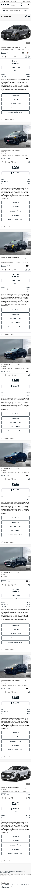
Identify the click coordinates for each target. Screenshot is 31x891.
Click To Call (15, 95)
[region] (15, 82)
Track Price (16, 67)
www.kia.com (6, 887)
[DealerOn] (5, 883)
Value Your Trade (15, 103)
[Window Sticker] (29, 57)
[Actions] (28, 47)
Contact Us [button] (15, 99)
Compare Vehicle (9, 119)
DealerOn (11, 884)
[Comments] (26, 57)
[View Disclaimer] (15, 56)
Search (24, 10)
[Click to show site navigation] (28, 4)
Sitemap (15, 884)
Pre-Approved (15, 108)
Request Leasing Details (15, 112)
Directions (7, 1)
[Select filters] (26, 16)
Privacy (19, 884)
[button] (2, 1)
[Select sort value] (28, 16)
